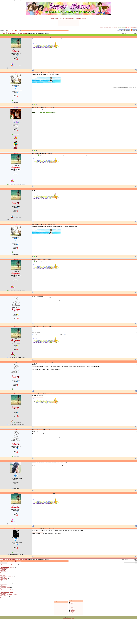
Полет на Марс (4, 573)
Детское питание (3, 579)
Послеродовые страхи (5, 587)
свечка (72, 607)
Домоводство (3, 593)
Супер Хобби (19, 33)
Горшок (2, 585)
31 (13, 30)
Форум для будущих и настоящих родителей (8, 33)
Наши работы (30, 33)
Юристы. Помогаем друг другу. (7, 567)
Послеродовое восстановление (6, 588)
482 (54, 72)
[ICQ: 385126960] (35, 104)
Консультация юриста (4, 568)
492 (52, 429)
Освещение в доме (5, 596)
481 (54, 37)
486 (54, 224)
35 (18, 30)
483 (54, 107)
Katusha (72, 611)
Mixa (72, 609)
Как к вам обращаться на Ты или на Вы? (9, 564)
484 (54, 153)
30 (17, 129)
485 (54, 188)
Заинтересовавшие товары (6, 583)
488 (52, 294)
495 (54, 528)
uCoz (73, 618)
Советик (3, 569)
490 (52, 362)
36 (19, 30)
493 (51, 460)
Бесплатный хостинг (67, 618)
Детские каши (4, 578)
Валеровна (73, 610)
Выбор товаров (3, 581)
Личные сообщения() (103, 27)
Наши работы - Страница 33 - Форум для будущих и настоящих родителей (71, 18)
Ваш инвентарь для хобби (6, 589)
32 (14, 30)
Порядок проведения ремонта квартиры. (9, 594)
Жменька (72, 608)
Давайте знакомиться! (4, 565)
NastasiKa (73, 605)
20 (17, 95)
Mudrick (72, 612)
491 (52, 393)
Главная (52, 18)
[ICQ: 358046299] (35, 150)
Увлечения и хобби (4, 590)
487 (52, 259)
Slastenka (72, 602)
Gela (71, 604)
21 (17, 58)
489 (52, 326)
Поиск (135, 27)
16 (17, 547)
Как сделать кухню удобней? (7, 592)
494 (54, 493)
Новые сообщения (113, 27)
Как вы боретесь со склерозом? (7, 576)
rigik (72, 603)
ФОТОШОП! (24, 33)
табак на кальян (4, 571)
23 (17, 316)
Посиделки (2, 570)
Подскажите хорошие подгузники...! (8, 580)
